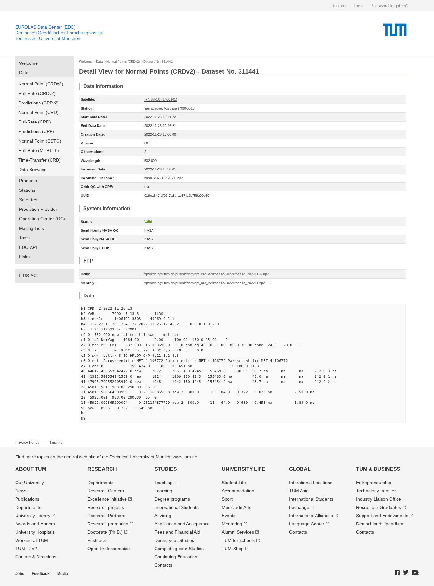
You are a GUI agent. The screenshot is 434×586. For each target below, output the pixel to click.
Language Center (306, 523)
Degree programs (172, 499)
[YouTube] (415, 573)
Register (339, 5)
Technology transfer (376, 490)
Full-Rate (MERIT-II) (38, 150)
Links (24, 256)
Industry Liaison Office (378, 499)
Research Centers (105, 490)
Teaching (163, 482)
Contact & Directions (35, 556)
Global (300, 469)
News (20, 490)
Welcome (28, 63)
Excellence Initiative (107, 499)
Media (62, 573)
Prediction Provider (38, 209)
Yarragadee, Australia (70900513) (170, 108)
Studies (165, 469)
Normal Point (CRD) (38, 112)
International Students (176, 507)
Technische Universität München (47, 38)
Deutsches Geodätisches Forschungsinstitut (59, 32)
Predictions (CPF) (36, 131)
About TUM (30, 469)
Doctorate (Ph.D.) (105, 532)
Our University (29, 482)
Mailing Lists (31, 228)
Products (28, 180)
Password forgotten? (389, 5)
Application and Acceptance (182, 523)
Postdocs (96, 540)
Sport (227, 499)
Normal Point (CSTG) (39, 140)
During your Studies (174, 540)
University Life (243, 469)
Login (358, 5)
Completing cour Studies (179, 548)
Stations (27, 190)
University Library (32, 515)
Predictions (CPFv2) (38, 102)
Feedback (41, 573)
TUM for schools (238, 540)
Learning (163, 490)
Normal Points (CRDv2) (123, 61)
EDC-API (28, 247)
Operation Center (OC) (42, 218)
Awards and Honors (35, 523)
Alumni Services (238, 532)
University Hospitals (35, 532)
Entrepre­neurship (373, 482)
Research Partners (106, 515)
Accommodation (238, 490)
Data (24, 72)
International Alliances (311, 515)
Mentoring (232, 523)
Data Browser (32, 169)
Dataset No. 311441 (158, 61)
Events (228, 515)
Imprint (56, 442)
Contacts (163, 565)
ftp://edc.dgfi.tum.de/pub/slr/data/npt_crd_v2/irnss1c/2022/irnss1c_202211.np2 (204, 283)
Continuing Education (175, 556)
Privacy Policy (27, 442)
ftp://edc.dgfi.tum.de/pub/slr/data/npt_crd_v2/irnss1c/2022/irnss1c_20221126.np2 (206, 274)
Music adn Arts (236, 507)
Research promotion (107, 523)
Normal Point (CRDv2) (40, 83)
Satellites (28, 199)
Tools (24, 237)
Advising (162, 515)
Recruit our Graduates (378, 507)
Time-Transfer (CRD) (39, 160)
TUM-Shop (233, 548)
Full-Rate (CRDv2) (37, 93)
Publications (27, 499)
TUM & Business (378, 469)
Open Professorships (108, 548)
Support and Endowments (382, 515)
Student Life (234, 482)
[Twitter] (406, 573)
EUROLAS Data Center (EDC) (45, 27)
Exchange (299, 507)
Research (102, 469)
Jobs (19, 573)
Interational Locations (310, 482)
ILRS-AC (28, 275)
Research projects (105, 507)
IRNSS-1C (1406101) (160, 99)
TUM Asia (299, 490)
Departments (28, 507)
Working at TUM (31, 540)
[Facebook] (397, 573)
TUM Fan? (26, 548)
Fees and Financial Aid (177, 532)
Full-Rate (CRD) (34, 121)
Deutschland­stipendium (379, 523)
